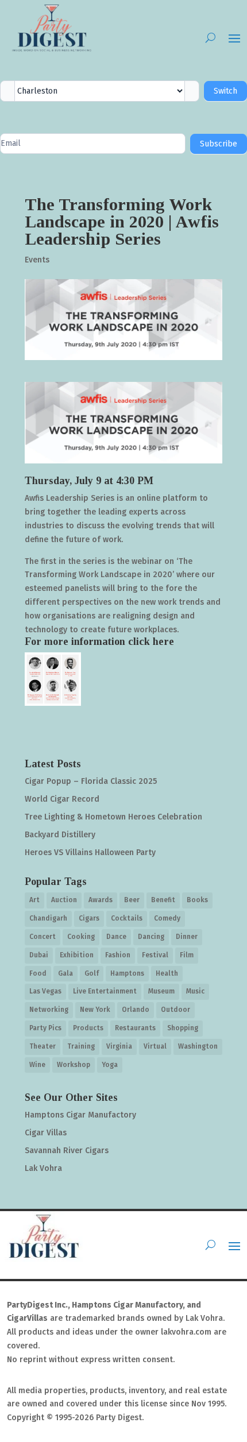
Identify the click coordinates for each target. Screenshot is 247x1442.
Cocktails (126, 918)
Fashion (117, 955)
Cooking (81, 937)
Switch (225, 91)
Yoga (110, 1065)
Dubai (38, 955)
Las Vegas (45, 991)
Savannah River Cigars (67, 1150)
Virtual (155, 1046)
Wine (37, 1065)
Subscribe (218, 144)
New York (95, 1010)
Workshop (73, 1065)
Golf (91, 973)
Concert (42, 937)
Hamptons (127, 973)
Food (38, 973)
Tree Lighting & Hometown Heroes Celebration (113, 817)
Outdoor (175, 1010)
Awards (100, 900)
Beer (132, 900)
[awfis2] (53, 678)
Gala (65, 973)
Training (81, 1046)
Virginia (119, 1046)
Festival (155, 955)
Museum (161, 991)
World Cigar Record (62, 799)
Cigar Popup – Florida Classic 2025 (91, 781)
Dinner (187, 937)
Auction (64, 900)
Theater (42, 1046)
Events (37, 260)
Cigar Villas (46, 1133)
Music (195, 991)
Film (187, 955)
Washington (198, 1046)
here (163, 641)
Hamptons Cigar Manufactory (80, 1115)
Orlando (135, 1010)
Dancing (151, 937)
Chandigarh (48, 918)
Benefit (163, 900)
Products (88, 1028)
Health (167, 973)
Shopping (182, 1028)
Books (197, 900)
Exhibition (77, 955)
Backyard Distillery (60, 835)
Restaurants (135, 1028)
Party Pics (45, 1028)
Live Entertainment (105, 991)
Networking (48, 1010)
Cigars (89, 918)
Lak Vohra (43, 1168)
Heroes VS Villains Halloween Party (90, 852)
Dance (116, 937)
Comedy (167, 918)
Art (34, 900)
